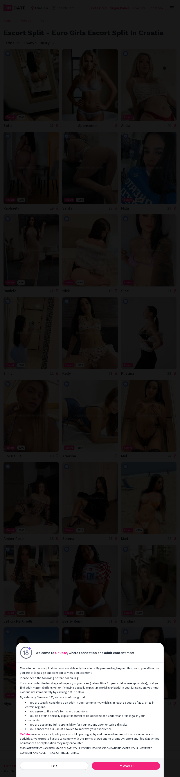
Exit (54, 766)
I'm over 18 (126, 766)
